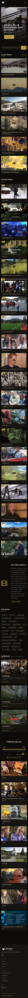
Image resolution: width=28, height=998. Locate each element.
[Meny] (24, 2)
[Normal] (21, 9)
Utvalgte (3, 966)
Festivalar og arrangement (19, 618)
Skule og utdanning (16, 646)
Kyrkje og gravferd (20, 630)
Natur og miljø (23, 634)
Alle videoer (4, 964)
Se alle (24, 55)
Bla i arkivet (17, 601)
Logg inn (5, 987)
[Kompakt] (24, 9)
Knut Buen (21, 627)
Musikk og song (13, 634)
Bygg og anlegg (20, 615)
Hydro (24, 624)
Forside (3, 961)
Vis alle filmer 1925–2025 (15, 757)
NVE (15, 637)
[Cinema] (19, 9)
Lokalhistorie (5, 634)
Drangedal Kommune (6, 618)
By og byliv (4, 615)
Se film (10, 37)
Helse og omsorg (12, 621)
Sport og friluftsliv (6, 649)
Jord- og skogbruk (12, 627)
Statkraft (14, 649)
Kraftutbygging (5, 630)
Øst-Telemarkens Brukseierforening (9, 640)
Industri (3, 627)
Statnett (20, 649)
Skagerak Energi (5, 646)
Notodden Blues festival (7, 637)
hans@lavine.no (5, 980)
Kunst (12, 630)
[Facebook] (2, 955)
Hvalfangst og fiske (16, 624)
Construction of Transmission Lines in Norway (13, 27)
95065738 (4, 978)
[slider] (3, 749)
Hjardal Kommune (6, 624)
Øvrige (20, 640)
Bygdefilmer (11, 615)
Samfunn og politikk (6, 643)
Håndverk (4, 621)
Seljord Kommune (17, 643)
